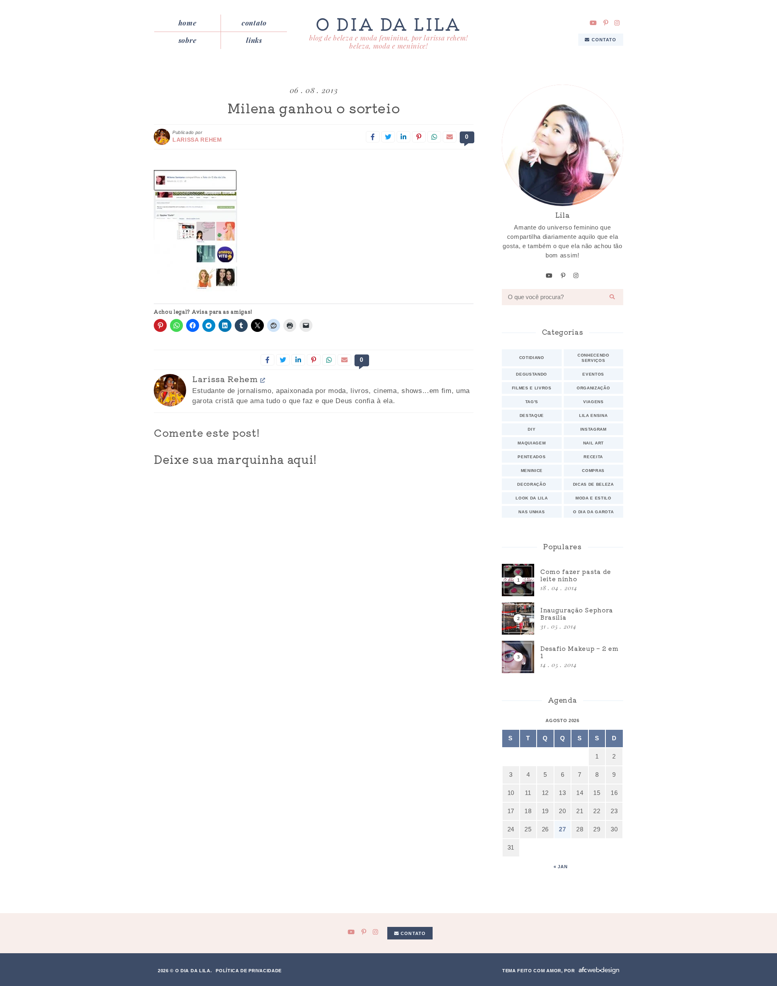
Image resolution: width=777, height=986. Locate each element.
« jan (560, 866)
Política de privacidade (249, 970)
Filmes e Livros (532, 388)
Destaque (532, 415)
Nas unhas (531, 512)
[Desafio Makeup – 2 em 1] (562, 657)
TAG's (531, 402)
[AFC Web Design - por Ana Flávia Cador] (599, 970)
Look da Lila (532, 498)
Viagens (593, 402)
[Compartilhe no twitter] (388, 136)
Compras (593, 470)
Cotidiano (531, 357)
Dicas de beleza (593, 484)
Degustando (531, 374)
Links (254, 40)
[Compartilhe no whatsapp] (434, 136)
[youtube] (593, 23)
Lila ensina (593, 415)
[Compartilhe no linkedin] (403, 136)
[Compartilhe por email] (449, 136)
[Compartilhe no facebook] (373, 136)
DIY (531, 429)
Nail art (593, 443)
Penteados (532, 457)
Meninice (532, 470)
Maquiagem (532, 443)
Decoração (531, 484)
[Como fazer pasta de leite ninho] (562, 580)
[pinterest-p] (605, 23)
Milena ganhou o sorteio (313, 107)
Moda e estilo (593, 498)
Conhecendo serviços (593, 358)
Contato (254, 22)
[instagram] (617, 23)
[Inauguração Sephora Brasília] (562, 618)
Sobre (187, 40)
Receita (593, 457)
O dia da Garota (593, 512)
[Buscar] (612, 297)
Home (187, 22)
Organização (593, 388)
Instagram (593, 429)
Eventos (593, 374)
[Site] (262, 379)
